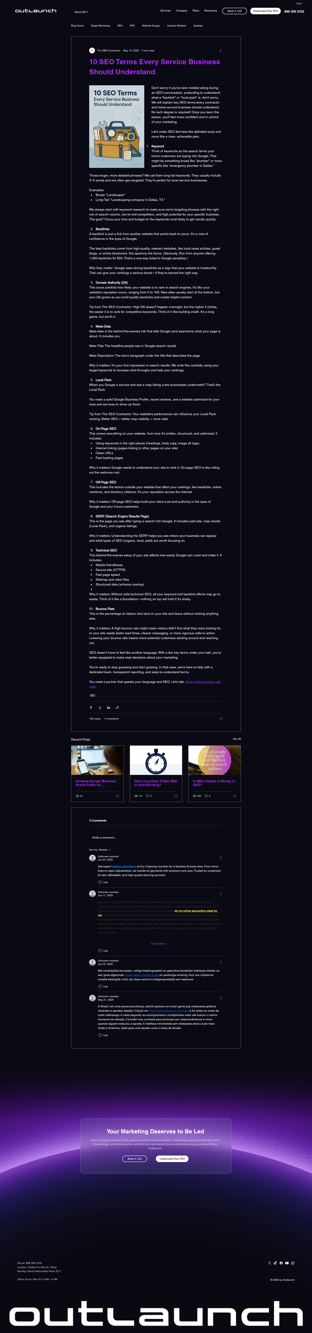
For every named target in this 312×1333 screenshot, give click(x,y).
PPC (132, 25)
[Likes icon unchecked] (100, 882)
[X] (270, 1263)
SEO (120, 25)
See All (237, 738)
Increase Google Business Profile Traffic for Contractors (96, 783)
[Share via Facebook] (91, 707)
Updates (198, 25)
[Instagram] (293, 1263)
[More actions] (220, 50)
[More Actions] (220, 858)
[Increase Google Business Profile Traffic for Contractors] (97, 760)
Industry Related (176, 25)
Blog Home (77, 25)
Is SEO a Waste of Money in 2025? (214, 783)
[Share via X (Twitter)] (99, 707)
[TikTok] (275, 1263)
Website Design (151, 25)
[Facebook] (281, 1263)
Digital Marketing (100, 25)
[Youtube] (287, 1263)
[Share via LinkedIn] (108, 707)
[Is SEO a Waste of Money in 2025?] (214, 760)
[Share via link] (117, 707)
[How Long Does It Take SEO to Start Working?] (156, 760)
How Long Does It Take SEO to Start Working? (155, 783)
